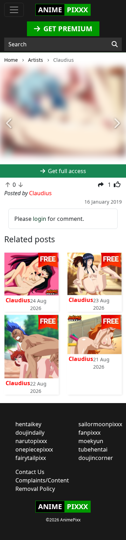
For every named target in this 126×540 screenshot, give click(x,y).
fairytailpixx (30, 458)
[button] (9, 123)
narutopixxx (31, 441)
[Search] (114, 44)
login (39, 219)
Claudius (18, 300)
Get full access (66, 171)
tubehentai (92, 449)
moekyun (90, 441)
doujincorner (95, 458)
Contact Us (29, 472)
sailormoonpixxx (100, 424)
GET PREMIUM (67, 28)
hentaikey (28, 424)
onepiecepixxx (34, 449)
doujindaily (29, 432)
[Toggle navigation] (14, 10)
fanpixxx (89, 432)
